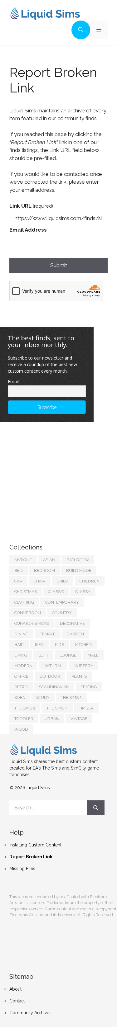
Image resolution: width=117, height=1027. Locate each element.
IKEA (39, 644)
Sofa (19, 697)
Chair (40, 581)
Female (48, 634)
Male (93, 655)
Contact (17, 1000)
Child (62, 581)
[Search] (96, 807)
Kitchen (83, 644)
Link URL (31, 206)
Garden (75, 634)
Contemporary (62, 602)
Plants (79, 676)
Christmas (25, 591)
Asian (49, 560)
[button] (81, 30)
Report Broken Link (30, 856)
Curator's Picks (31, 623)
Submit (58, 265)
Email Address (28, 230)
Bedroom (44, 570)
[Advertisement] (56, 476)
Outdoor (50, 676)
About (15, 989)
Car (18, 581)
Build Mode (78, 570)
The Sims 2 (71, 697)
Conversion (27, 612)
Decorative (72, 623)
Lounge (68, 655)
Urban (52, 718)
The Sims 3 (24, 708)
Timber (86, 708)
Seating (88, 687)
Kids (59, 644)
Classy (82, 591)
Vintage (79, 718)
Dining (21, 634)
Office (21, 676)
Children (90, 581)
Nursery (83, 665)
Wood (21, 729)
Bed (18, 570)
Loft (43, 655)
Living (20, 655)
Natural (53, 665)
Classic (56, 591)
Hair (19, 644)
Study (43, 697)
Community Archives (30, 1012)
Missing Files (22, 868)
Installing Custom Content (35, 844)
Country (62, 612)
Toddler (23, 718)
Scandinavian (54, 687)
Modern (23, 665)
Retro (21, 687)
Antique (23, 560)
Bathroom (77, 560)
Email (13, 381)
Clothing (24, 602)
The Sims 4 (57, 708)
